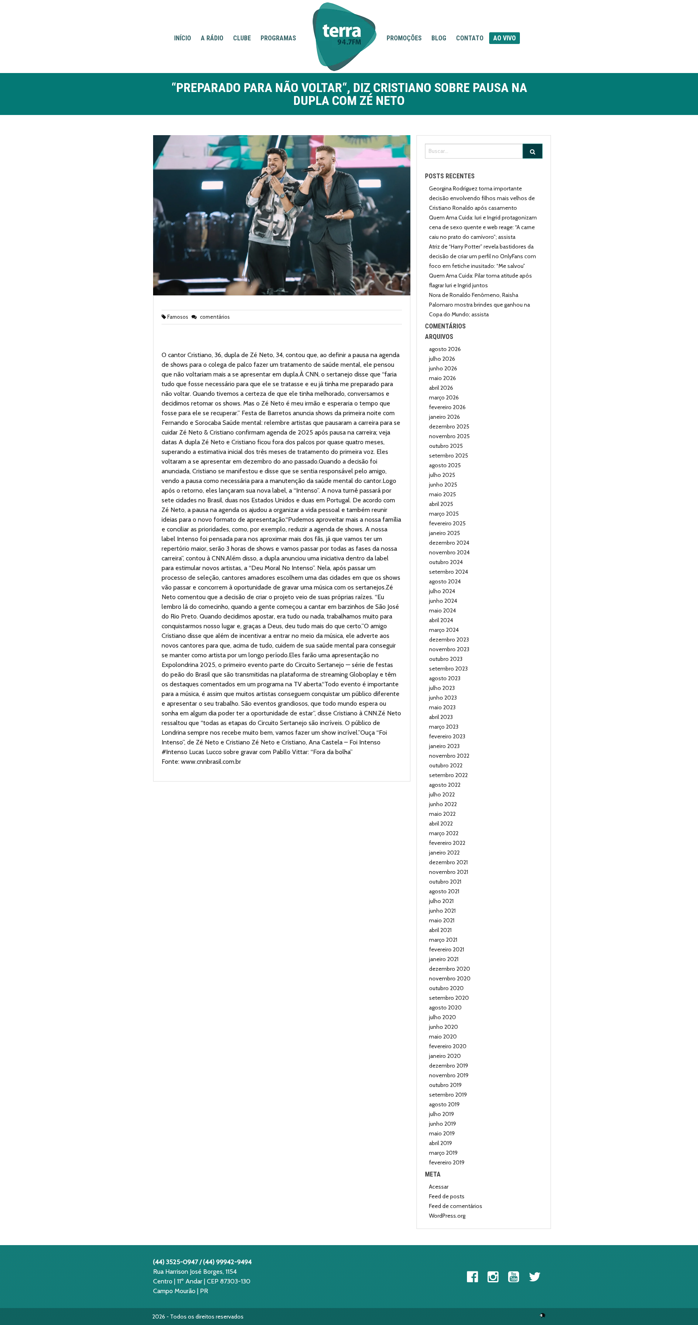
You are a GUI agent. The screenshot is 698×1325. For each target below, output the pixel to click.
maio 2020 (443, 1036)
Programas (278, 38)
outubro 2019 (445, 1085)
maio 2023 (442, 707)
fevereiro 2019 (447, 1162)
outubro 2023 (446, 658)
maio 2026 (442, 378)
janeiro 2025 (444, 533)
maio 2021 (441, 920)
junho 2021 (442, 910)
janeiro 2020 (445, 1056)
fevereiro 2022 (447, 842)
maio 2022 (442, 813)
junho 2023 (443, 697)
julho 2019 (441, 1114)
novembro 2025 (449, 436)
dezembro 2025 (449, 426)
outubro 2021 (445, 881)
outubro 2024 (446, 562)
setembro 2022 (448, 775)
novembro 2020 (450, 978)
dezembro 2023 (449, 639)
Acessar (438, 1186)
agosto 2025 (445, 465)
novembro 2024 (449, 552)
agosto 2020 (445, 1007)
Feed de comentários (455, 1206)
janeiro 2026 (444, 416)
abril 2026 (441, 387)
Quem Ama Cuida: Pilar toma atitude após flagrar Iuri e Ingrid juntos (480, 280)
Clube (242, 38)
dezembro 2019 (448, 1065)
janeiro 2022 (444, 852)
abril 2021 (440, 930)
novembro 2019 (449, 1075)
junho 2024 (443, 600)
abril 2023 (441, 717)
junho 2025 (443, 484)
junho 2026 (443, 368)
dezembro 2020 (449, 968)
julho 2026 (442, 358)
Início (182, 38)
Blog (438, 38)
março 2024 (444, 629)
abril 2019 (440, 1143)
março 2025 (444, 513)
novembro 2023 (449, 649)
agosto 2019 (444, 1104)
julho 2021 (441, 901)
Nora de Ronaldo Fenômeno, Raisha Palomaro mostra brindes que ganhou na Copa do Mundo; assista (479, 304)
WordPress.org (447, 1215)
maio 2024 (442, 610)
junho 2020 (443, 1026)
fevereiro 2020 (448, 1046)
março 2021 (443, 939)
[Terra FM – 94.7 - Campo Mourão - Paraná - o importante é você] (344, 36)
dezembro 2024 (449, 542)
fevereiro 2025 (447, 523)
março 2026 (444, 397)
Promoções (404, 38)
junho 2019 (442, 1123)
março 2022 (443, 833)
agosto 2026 (445, 349)
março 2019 (443, 1152)
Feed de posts (447, 1196)
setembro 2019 (448, 1094)
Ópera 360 (542, 1315)
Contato (470, 38)
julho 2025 (442, 475)
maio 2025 (442, 494)
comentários (214, 316)
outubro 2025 (446, 445)
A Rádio (212, 38)
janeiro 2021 (443, 959)
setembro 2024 (448, 571)
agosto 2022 (444, 784)
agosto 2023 (444, 678)
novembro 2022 (449, 755)
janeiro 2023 (444, 746)
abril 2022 (441, 823)
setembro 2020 (449, 997)
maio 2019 (442, 1133)
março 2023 (443, 726)
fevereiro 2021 (446, 949)
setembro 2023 (448, 668)
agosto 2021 (444, 891)
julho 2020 (442, 1017)
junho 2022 (443, 804)
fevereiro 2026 (447, 407)
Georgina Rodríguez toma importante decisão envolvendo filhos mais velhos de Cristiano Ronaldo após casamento (482, 198)
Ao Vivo (504, 38)
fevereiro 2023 (447, 736)
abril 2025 (441, 504)
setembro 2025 (448, 455)
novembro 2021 (448, 872)
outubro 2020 (446, 988)
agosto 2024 (445, 581)
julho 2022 (442, 794)
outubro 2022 (446, 765)
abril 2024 (441, 620)
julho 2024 (442, 591)
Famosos (177, 316)
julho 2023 (442, 688)
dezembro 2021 (448, 862)
